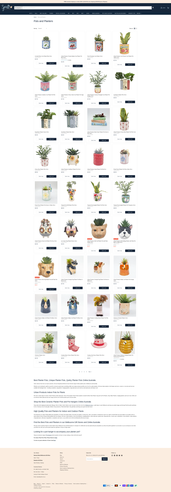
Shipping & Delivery (64, 469)
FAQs (61, 462)
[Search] (153, 7)
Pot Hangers (49, 435)
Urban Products (38, 57)
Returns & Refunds (64, 464)
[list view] (136, 28)
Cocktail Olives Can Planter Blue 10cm (43, 56)
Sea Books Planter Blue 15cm (67, 132)
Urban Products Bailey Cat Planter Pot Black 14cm (46, 318)
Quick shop (41, 63)
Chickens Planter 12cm (40, 355)
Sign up (105, 459)
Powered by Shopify (37, 488)
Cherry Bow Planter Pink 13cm (41, 169)
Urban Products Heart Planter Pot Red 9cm (96, 169)
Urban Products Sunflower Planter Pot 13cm (70, 169)
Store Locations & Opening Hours (67, 468)
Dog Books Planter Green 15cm (42, 132)
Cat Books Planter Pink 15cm (120, 94)
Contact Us (62, 460)
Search (61, 458)
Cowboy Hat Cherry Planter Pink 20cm (95, 355)
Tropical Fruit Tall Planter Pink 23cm (69, 205)
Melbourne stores (89, 405)
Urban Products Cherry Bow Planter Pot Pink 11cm (125, 132)
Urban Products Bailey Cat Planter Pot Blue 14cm (72, 318)
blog (56, 437)
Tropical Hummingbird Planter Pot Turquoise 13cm (124, 205)
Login (164, 7)
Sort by (35, 28)
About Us (62, 457)
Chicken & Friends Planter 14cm (121, 318)
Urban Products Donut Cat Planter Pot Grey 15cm (46, 241)
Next (90, 371)
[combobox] (87, 7)
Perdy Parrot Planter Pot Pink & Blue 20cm (123, 169)
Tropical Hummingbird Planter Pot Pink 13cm (97, 205)
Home (35, 17)
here (55, 440)
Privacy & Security (64, 466)
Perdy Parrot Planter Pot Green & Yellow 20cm (45, 205)
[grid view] (134, 28)
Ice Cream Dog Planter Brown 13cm (69, 241)
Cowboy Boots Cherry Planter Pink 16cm (70, 355)
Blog (61, 455)
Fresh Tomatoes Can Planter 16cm (95, 56)
